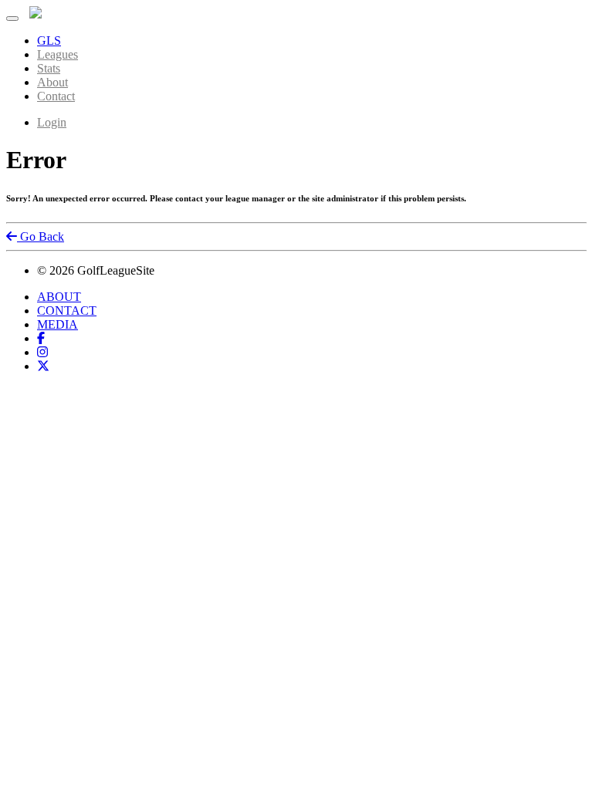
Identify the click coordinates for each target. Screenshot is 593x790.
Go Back (40, 236)
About (52, 82)
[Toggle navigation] (12, 18)
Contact (56, 96)
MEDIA (57, 324)
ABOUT (59, 296)
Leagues (57, 54)
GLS (49, 40)
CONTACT (67, 310)
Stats (48, 68)
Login (51, 122)
